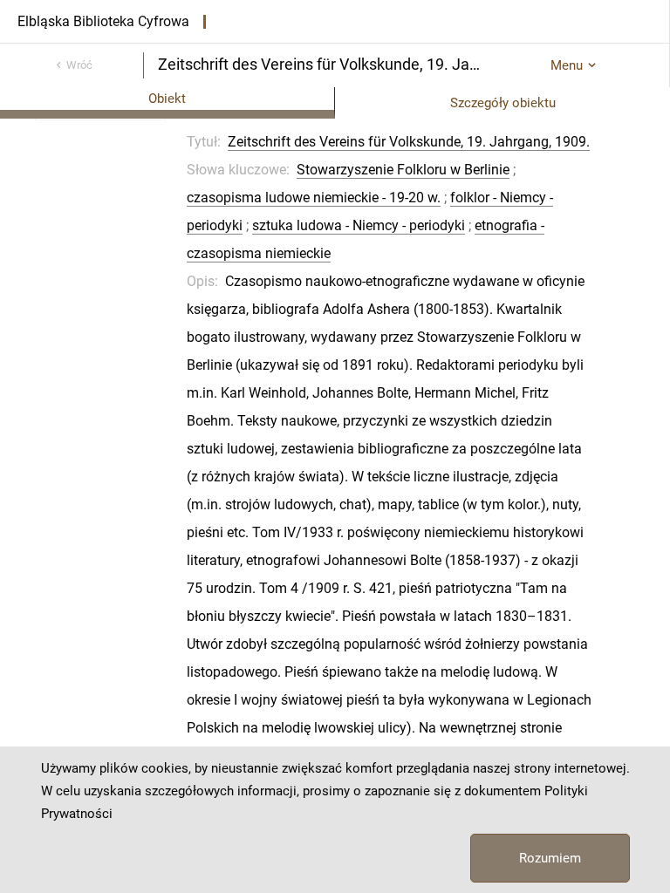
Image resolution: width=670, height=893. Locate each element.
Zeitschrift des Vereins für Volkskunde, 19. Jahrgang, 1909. (409, 141)
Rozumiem (550, 858)
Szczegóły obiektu (503, 103)
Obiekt (167, 98)
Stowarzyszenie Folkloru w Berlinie (403, 169)
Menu (566, 65)
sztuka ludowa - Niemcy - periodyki (358, 225)
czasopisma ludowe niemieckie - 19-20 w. (314, 197)
